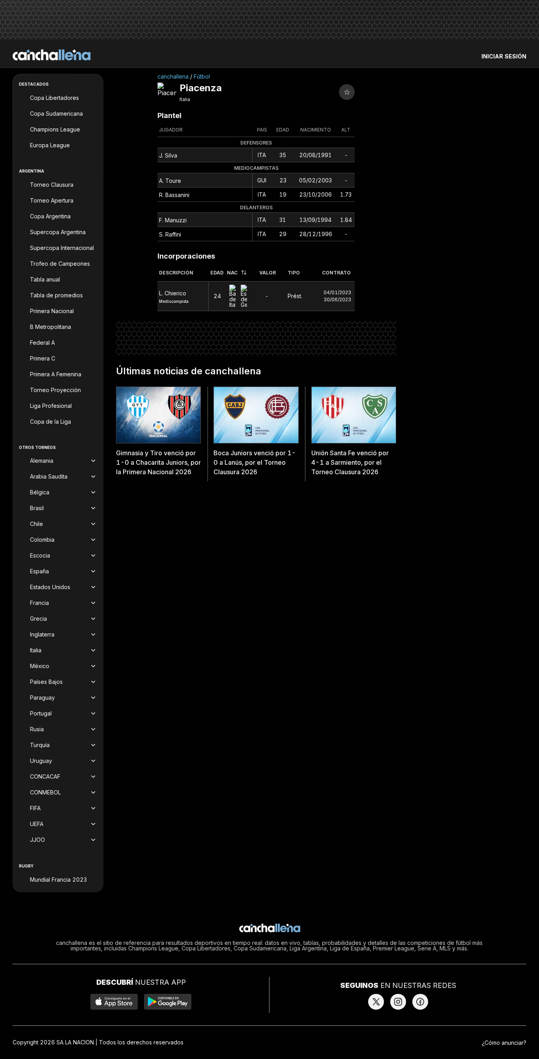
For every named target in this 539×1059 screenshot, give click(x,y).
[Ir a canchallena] (52, 54)
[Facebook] (420, 1002)
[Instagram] (398, 1002)
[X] (376, 1002)
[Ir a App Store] (114, 1002)
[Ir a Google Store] (168, 1002)
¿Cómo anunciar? (504, 1042)
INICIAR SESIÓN (503, 56)
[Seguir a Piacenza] (347, 92)
